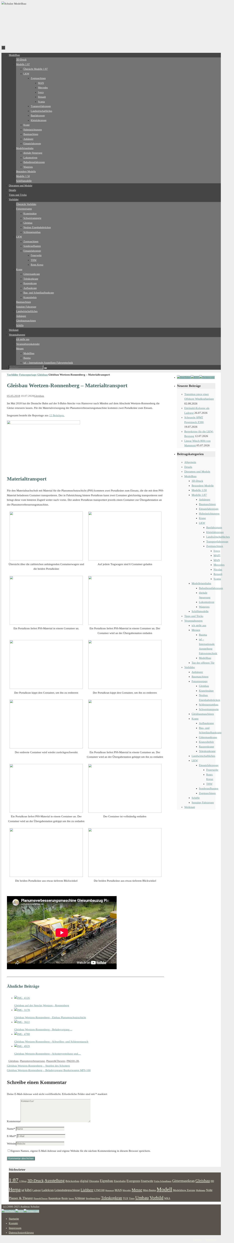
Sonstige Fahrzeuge (203, 802)
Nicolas (218, 569)
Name (11, 1128)
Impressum (15, 1228)
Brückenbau (72, 1181)
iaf (22, 1190)
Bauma (203, 634)
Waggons (204, 606)
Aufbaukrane (206, 723)
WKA (167, 1198)
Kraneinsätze (206, 690)
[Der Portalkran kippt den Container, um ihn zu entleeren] (46, 687)
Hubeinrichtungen (209, 513)
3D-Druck (197, 480)
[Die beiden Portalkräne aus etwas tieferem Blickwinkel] (43, 423)
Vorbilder (12, 374)
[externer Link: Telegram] (207, 377)
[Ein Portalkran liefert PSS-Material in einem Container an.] (46, 623)
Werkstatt (189, 807)
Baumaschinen (207, 504)
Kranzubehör (206, 741)
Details (188, 467)
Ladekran (47, 1190)
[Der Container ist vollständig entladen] (124, 811)
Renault (218, 574)
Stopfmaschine (93, 1198)
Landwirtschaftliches (218, 536)
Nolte (209, 1190)
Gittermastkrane (208, 737)
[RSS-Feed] (195, 377)
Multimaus (200, 1190)
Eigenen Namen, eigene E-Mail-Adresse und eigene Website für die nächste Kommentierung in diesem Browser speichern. (81, 1150)
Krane (202, 518)
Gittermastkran (183, 1181)
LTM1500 (99, 1190)
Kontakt (13, 1223)
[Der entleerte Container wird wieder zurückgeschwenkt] (46, 747)
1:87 (13, 1180)
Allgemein (190, 462)
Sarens (71, 1198)
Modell (164, 1189)
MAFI (217, 555)
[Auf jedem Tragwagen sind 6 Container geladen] (124, 559)
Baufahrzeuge (214, 527)
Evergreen (133, 1181)
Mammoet (109, 1190)
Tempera (197, 1239)
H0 (212, 1181)
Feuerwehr (212, 769)
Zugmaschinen (214, 546)
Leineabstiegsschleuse (67, 1190)
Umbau (142, 1197)
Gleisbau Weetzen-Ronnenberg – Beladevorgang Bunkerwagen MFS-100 (49, 1070)
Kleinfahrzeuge (215, 532)
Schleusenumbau (208, 704)
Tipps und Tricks (193, 616)
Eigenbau (106, 1181)
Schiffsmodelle (200, 611)
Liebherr (87, 1190)
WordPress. (211, 1239)
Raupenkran (54, 1198)
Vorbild (156, 1197)
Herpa (15, 1189)
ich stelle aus (199, 625)
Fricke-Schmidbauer (162, 1181)
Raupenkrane (206, 746)
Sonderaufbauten (208, 788)
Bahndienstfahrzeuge (211, 588)
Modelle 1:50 (199, 490)
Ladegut (36, 1190)
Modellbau (190, 476)
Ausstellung (54, 1180)
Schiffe (196, 797)
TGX (125, 1198)
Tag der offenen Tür (203, 662)
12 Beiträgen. (57, 415)
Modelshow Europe (184, 1190)
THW (209, 783)
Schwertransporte (209, 709)
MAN (217, 560)
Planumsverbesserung (32, 1061)
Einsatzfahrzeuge (208, 508)
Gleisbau (42, 374)
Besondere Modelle (203, 485)
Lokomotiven (206, 602)
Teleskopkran (111, 1198)
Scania (217, 578)
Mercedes (219, 564)
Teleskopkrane (207, 751)
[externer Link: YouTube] (184, 377)
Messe (137, 1189)
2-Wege (23, 1181)
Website (11, 1143)
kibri (28, 1190)
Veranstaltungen (193, 620)
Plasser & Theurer (21, 1198)
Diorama (94, 1181)
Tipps (132, 1198)
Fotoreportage (28, 374)
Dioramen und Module (197, 471)
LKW (202, 522)
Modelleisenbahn (201, 583)
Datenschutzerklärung (21, 1232)
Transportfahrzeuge (217, 541)
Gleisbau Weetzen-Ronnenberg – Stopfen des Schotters (38, 1065)
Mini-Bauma (149, 1190)
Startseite (14, 1218)
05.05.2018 (13, 395)
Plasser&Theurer (55, 1061)
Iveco (217, 550)
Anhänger (204, 499)
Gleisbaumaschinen (203, 713)
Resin (64, 1198)
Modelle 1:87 (199, 494)
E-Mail (11, 1136)
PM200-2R (73, 1061)
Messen (196, 630)
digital (84, 1181)
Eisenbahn (120, 1181)
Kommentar (13, 1121)
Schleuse (80, 1198)
